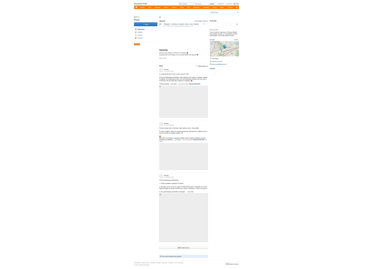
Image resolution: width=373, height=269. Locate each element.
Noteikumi (164, 262)
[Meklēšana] (236, 7)
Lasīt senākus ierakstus (201, 21)
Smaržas (163, 50)
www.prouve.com (216, 61)
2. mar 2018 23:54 (169, 125)
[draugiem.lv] (136, 7)
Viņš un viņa (189, 24)
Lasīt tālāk (173, 84)
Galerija (140, 32)
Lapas (182, 7)
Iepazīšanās (137, 262)
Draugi (215, 7)
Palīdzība (152, 262)
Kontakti (140, 38)
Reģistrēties (220, 4)
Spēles (166, 7)
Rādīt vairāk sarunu (183, 248)
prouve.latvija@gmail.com (219, 64)
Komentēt (163, 58)
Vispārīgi (196, 24)
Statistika (206, 7)
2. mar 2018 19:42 (169, 177)
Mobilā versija (145, 262)
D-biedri (174, 7)
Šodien (142, 7)
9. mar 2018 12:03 (169, 71)
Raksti (222, 7)
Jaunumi (140, 35)
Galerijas (157, 7)
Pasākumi (197, 7)
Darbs (181, 262)
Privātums (170, 262)
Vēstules (230, 7)
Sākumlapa (141, 29)
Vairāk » (236, 40)
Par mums (177, 262)
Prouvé (136, 20)
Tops (188, 7)
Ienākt (212, 4)
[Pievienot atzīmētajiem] (204, 24)
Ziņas (149, 7)
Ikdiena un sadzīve (178, 24)
